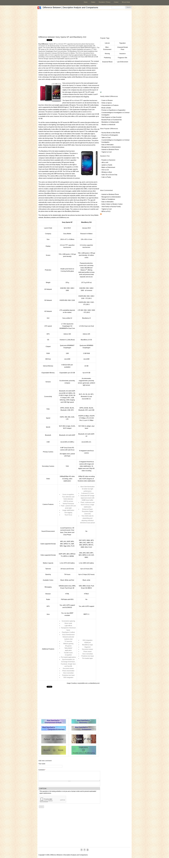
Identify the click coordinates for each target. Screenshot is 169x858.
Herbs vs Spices (106, 103)
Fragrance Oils (122, 57)
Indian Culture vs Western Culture (112, 204)
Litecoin (107, 43)
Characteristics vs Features (109, 105)
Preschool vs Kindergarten (109, 135)
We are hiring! (126, 2)
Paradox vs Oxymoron (108, 160)
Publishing (107, 57)
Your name (41, 763)
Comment (41, 770)
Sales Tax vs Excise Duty (109, 174)
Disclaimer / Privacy (104, 2)
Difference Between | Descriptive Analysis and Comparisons (70, 7)
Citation (93, 2)
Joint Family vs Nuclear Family (111, 206)
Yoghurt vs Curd (106, 152)
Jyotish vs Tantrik (106, 165)
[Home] (39, 8)
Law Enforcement (122, 62)
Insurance (122, 53)
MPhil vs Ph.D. (106, 211)
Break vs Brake (106, 107)
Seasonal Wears (107, 62)
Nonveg (107, 53)
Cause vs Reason (107, 100)
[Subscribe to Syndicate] (101, 214)
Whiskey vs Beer (106, 172)
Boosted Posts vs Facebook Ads (111, 119)
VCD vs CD (105, 170)
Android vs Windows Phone (110, 149)
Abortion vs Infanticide (108, 124)
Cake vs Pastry (106, 177)
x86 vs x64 (104, 162)
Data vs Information (107, 144)
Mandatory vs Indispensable (110, 122)
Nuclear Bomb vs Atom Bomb (110, 132)
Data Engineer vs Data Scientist (111, 117)
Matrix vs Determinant (108, 167)
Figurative (122, 43)
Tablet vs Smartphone (108, 199)
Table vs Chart (105, 137)
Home (85, 2)
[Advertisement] (84, 22)
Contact (116, 2)
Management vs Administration (111, 147)
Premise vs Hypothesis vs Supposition (113, 110)
